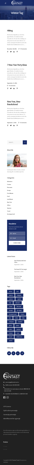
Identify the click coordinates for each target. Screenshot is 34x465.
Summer (9, 208)
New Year (9, 202)
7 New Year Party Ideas (17, 64)
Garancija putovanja (9, 414)
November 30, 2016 (12, 49)
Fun (10, 318)
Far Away (19, 310)
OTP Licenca (7, 406)
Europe (9, 190)
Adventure (9, 181)
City (10, 303)
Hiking (10, 30)
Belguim (19, 295)
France (22, 314)
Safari (10, 329)
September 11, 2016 (12, 83)
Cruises (9, 184)
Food (8, 196)
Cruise (10, 306)
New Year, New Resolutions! (13, 103)
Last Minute (10, 199)
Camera (11, 299)
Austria (11, 295)
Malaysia (11, 321)
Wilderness (19, 337)
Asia (18, 291)
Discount (19, 306)
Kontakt (5, 449)
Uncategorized (11, 214)
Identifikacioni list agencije (11, 418)
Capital (19, 299)
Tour (18, 333)
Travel (8, 211)
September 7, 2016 (11, 122)
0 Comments (23, 49)
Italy (23, 318)
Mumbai (20, 321)
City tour (17, 303)
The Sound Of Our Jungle (20, 269)
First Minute (10, 193)
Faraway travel (12, 314)
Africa (10, 291)
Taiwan (11, 333)
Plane (17, 325)
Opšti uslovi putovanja (10, 410)
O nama (5, 446)
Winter (10, 340)
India (16, 318)
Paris (10, 325)
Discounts (9, 187)
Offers (8, 205)
